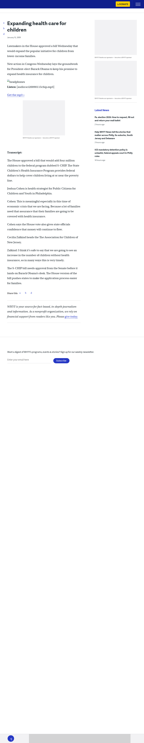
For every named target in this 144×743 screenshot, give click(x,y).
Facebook (20, 293)
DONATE (123, 4)
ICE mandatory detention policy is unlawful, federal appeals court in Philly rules (114, 153)
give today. (71, 316)
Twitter (25, 293)
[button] (11, 738)
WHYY (11, 4)
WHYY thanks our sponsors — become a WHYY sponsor (41, 138)
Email (31, 293)
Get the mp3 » (15, 95)
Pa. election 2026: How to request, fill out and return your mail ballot (114, 119)
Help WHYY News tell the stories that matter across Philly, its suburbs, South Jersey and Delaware (114, 135)
